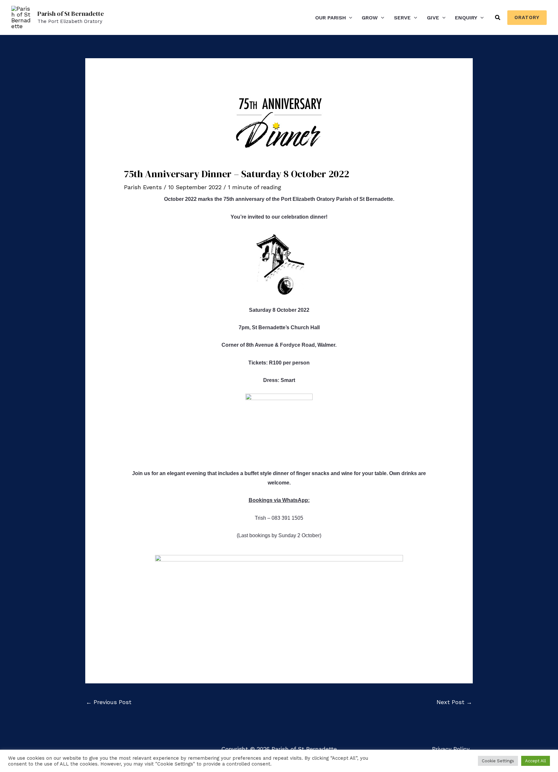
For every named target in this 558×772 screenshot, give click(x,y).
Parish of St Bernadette (70, 13)
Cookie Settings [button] (498, 760)
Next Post (454, 702)
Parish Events (143, 187)
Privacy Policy (451, 748)
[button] (349, 18)
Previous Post (108, 702)
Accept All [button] (535, 760)
